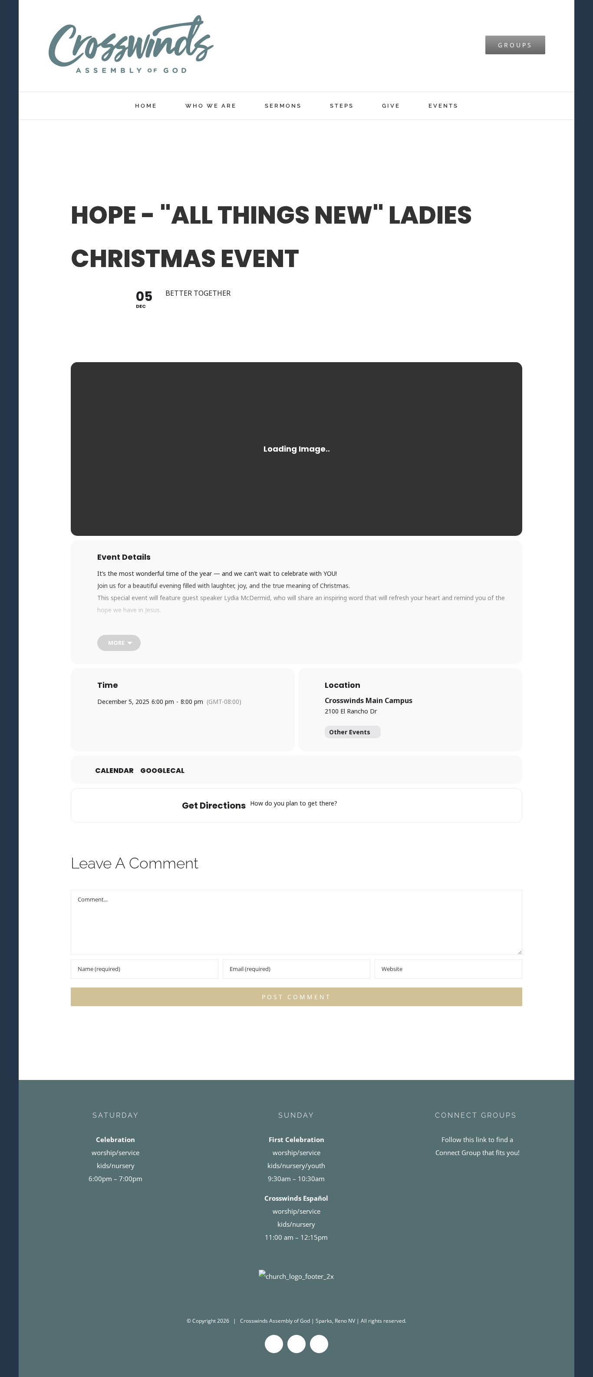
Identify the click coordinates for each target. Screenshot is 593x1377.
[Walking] (399, 805)
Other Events (349, 732)
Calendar (114, 770)
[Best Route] (349, 805)
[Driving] (366, 805)
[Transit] (383, 805)
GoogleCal (162, 770)
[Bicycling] (416, 805)
